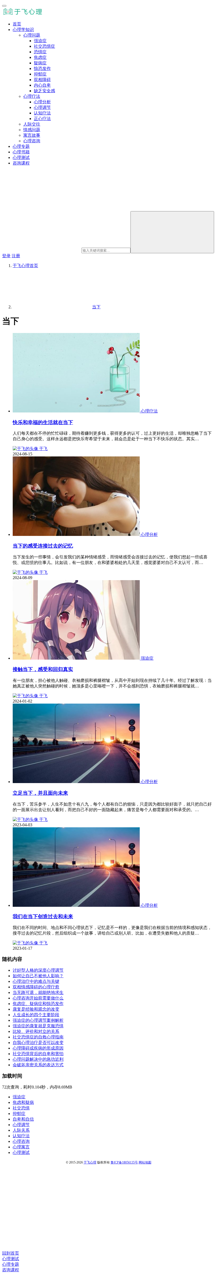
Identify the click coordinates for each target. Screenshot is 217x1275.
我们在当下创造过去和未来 (43, 916)
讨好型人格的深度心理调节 (38, 970)
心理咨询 (31, 141)
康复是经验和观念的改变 (36, 1009)
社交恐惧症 (44, 46)
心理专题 (21, 146)
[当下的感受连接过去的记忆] (77, 534)
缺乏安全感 (44, 90)
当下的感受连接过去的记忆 (43, 546)
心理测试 (21, 157)
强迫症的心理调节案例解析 (38, 1020)
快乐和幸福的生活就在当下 (43, 422)
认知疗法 (42, 113)
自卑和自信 (23, 1119)
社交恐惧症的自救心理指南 (38, 1037)
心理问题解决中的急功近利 (38, 1059)
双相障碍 (42, 79)
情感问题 (31, 129)
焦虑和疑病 (23, 1102)
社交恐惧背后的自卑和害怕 (38, 1053)
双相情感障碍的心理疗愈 (36, 987)
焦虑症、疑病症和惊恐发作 (38, 1003)
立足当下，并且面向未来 (40, 793)
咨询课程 (21, 163)
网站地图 (145, 1162)
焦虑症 (40, 57)
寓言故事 (31, 135)
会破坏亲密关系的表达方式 (38, 1065)
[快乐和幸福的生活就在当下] (77, 411)
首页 (17, 24)
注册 (16, 256)
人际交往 (31, 124)
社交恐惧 (21, 1108)
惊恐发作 (42, 68)
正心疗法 (42, 118)
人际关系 (21, 1130)
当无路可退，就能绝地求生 (38, 992)
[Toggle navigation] (4, 6)
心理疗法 (31, 96)
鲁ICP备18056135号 (124, 1162)
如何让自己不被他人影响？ (38, 976)
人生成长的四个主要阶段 (36, 1014)
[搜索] (172, 232)
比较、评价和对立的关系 (36, 1031)
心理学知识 (23, 29)
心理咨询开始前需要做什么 (38, 998)
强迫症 (40, 40)
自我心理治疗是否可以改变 (38, 1042)
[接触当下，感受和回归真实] (77, 658)
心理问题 (31, 35)
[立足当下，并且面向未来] (77, 781)
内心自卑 (42, 85)
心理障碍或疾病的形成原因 (38, 1048)
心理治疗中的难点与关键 (36, 981)
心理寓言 (21, 1147)
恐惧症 (40, 52)
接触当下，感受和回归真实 (43, 669)
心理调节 (42, 107)
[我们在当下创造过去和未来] (77, 905)
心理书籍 (21, 152)
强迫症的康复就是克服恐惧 (38, 1026)
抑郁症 (40, 74)
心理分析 (42, 102)
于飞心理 (90, 1162)
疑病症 (40, 63)
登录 (6, 256)
